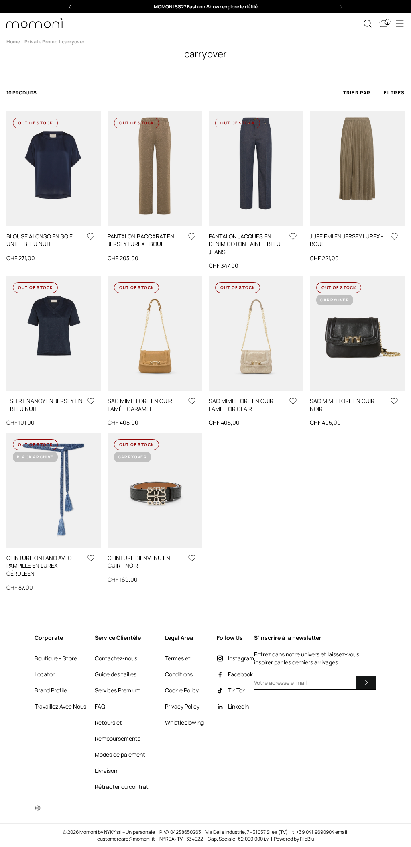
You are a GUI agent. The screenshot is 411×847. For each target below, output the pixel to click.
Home (13, 41)
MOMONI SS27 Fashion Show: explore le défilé (206, 6)
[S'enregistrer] (366, 682)
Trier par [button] (357, 92)
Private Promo (40, 41)
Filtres (394, 92)
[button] (205, 6)
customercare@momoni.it (126, 838)
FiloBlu (307, 838)
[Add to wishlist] (91, 236)
